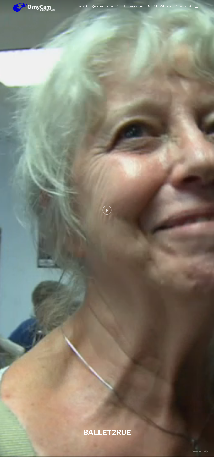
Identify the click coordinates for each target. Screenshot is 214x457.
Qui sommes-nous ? (105, 6)
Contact (181, 6)
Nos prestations (133, 6)
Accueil (82, 6)
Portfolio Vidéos (158, 6)
